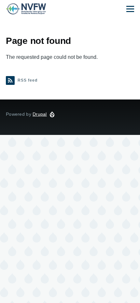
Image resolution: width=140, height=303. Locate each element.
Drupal (40, 114)
